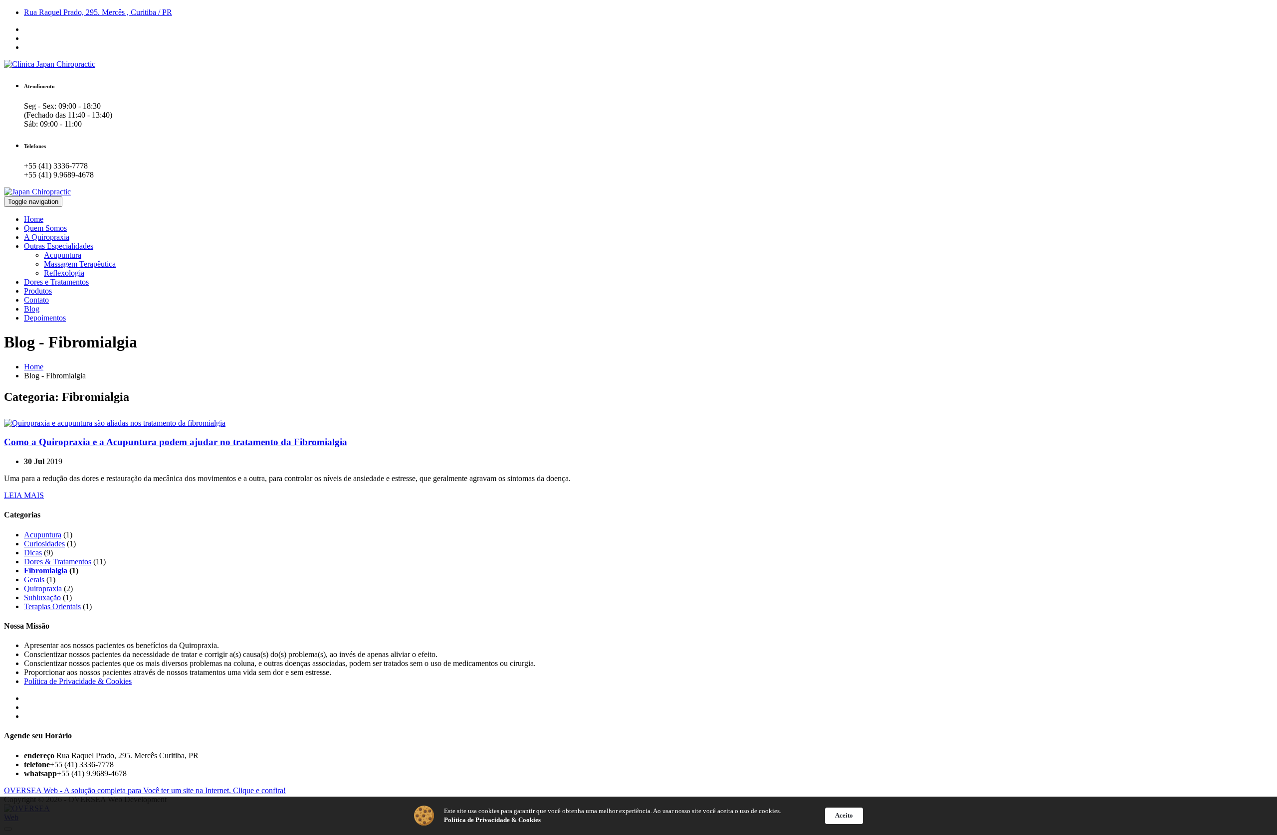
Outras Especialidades (58, 246)
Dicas (33, 552)
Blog (31, 309)
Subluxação (42, 597)
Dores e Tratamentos (56, 282)
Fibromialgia (45, 570)
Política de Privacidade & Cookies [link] (492, 820)
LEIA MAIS (24, 495)
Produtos (38, 291)
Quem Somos (45, 228)
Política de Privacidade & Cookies (78, 681)
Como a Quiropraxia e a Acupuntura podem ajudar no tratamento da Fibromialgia (175, 442)
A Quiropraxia (46, 237)
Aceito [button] (844, 815)
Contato (36, 300)
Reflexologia (64, 273)
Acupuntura (62, 255)
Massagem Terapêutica (80, 264)
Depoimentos (45, 318)
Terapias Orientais (52, 606)
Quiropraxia (43, 588)
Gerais (34, 579)
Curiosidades (44, 543)
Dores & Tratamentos (57, 561)
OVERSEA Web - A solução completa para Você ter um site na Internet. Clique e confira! (145, 790)
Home (33, 219)
